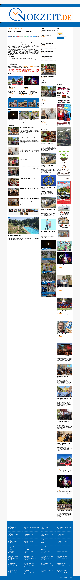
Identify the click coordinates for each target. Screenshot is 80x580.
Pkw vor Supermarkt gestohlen (12, 532)
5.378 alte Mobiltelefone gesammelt (46, 293)
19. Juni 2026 (10, 573)
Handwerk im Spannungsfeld (45, 527)
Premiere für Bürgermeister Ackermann (46, 546)
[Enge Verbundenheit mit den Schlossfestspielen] (36, 210)
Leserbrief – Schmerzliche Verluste (47, 144)
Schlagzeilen (14, 24)
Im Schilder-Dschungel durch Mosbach (46, 563)
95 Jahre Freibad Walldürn (15, 235)
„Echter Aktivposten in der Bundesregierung (47, 543)
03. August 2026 (11, 236)
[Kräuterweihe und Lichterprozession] (19, 210)
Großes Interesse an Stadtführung (13, 570)
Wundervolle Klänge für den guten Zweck (63, 444)
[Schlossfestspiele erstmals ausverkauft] (31, 80)
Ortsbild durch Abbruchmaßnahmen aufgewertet (33, 92)
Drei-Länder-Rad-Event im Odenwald (13, 556)
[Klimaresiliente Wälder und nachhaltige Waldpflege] (48, 279)
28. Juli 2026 (22, 169)
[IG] (67, 26)
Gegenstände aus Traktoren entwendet (13, 534)
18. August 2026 (11, 540)
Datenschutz (70, 577)
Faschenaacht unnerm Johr (60, 536)
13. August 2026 (45, 249)
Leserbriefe (37, 24)
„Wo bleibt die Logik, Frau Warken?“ (47, 166)
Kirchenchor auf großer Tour (28, 570)
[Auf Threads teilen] (37, 36)
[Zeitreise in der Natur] (34, 103)
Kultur (58, 549)
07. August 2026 (59, 566)
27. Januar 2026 (43, 232)
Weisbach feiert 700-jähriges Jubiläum (29, 188)
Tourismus (10, 549)
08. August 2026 (23, 149)
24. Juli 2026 (10, 557)
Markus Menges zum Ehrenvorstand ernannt (30, 546)
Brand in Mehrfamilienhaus (12, 527)
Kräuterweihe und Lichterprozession (61, 311)
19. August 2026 (11, 537)
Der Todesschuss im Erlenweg (48, 231)
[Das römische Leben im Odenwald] (32, 210)
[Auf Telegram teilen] (32, 36)
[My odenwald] (64, 203)
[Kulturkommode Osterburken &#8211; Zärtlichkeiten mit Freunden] (64, 126)
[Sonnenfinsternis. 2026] (13, 115)
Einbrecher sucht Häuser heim (12, 539)
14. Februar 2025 (43, 573)
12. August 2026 (43, 530)
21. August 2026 (27, 88)
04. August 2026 (45, 272)
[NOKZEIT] (40, 21)
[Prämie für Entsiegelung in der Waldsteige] (24, 115)
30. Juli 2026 (42, 537)
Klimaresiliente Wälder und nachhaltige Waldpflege (47, 282)
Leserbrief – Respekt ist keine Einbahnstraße (47, 565)
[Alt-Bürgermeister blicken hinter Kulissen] (21, 213)
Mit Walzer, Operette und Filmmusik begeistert (63, 572)
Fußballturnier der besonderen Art (29, 543)
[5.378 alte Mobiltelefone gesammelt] (48, 291)
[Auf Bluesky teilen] (35, 36)
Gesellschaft (26, 549)
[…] (20, 133)
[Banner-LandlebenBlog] (64, 250)
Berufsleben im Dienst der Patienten (29, 137)
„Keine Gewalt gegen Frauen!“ (27, 127)
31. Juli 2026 (22, 160)
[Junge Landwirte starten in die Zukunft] (15, 103)
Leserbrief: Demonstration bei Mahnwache (48, 188)
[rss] (69, 26)
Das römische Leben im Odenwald (62, 377)
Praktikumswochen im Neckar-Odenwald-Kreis (63, 529)
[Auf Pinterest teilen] (18, 36)
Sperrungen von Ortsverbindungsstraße (47, 51)
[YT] (65, 26)
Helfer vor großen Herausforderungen (47, 56)
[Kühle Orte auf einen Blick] (34, 115)
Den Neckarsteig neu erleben (12, 563)
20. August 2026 (43, 57)
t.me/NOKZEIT (28, 70)
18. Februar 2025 (43, 571)
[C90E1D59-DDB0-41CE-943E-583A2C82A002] (64, 245)
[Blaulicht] (64, 460)
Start (9, 24)
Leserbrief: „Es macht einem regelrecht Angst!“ (47, 570)
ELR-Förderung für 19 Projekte (45, 541)
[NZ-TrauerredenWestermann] (64, 145)
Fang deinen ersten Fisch (60, 534)
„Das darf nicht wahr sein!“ (44, 572)
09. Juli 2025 (42, 566)
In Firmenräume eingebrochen (12, 541)
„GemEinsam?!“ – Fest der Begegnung (29, 168)
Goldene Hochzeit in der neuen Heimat (29, 148)
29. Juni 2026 (10, 566)
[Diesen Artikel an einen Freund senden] (20, 36)
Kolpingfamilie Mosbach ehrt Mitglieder (29, 198)
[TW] (63, 26)
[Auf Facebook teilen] (9, 36)
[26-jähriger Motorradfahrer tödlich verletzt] (15, 80)
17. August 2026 (60, 313)
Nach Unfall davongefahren (12, 546)
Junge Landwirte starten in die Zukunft (62, 541)
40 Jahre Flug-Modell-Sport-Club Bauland (30, 536)
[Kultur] (64, 258)
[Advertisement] (68, 46)
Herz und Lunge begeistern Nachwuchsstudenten (23, 92)
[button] (1, 4)
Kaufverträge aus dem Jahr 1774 (46, 58)
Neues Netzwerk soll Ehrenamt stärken (29, 572)
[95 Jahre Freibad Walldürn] (23, 225)
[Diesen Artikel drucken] (23, 36)
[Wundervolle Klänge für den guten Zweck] (26, 213)
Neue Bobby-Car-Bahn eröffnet (12, 572)
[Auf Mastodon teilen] (29, 36)
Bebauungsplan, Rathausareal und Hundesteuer (47, 534)
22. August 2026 (11, 88)
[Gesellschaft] (13, 131)
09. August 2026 (60, 357)
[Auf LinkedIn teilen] (15, 36)
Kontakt (61, 577)
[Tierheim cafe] (64, 180)
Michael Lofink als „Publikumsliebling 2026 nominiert (31, 527)
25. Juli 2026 (22, 179)
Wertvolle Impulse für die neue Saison (29, 541)
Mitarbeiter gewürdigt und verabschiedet (26, 158)
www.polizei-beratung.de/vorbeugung (29, 66)
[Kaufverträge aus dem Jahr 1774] (15, 210)
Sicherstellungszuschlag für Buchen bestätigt (47, 536)
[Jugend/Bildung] (64, 504)
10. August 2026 (23, 139)
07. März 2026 (43, 557)
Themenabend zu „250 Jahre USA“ (28, 178)
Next (9, 103)
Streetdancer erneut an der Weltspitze (47, 53)
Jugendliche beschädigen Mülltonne (47, 49)
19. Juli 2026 (22, 199)
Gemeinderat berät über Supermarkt (46, 525)
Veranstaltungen (22, 24)
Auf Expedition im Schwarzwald (11, 92)
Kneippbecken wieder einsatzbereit (13, 565)
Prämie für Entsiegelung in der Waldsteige (23, 121)
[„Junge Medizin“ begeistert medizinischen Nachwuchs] (25, 103)
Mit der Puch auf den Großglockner (62, 334)
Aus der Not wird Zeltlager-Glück (61, 532)
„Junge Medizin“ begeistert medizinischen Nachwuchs (64, 543)
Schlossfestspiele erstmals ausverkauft (30, 86)
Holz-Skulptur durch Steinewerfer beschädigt (14, 543)
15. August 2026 (60, 336)
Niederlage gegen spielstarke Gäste (29, 529)
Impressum (65, 577)
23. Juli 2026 (22, 189)
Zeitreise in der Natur (60, 546)
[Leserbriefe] (48, 136)
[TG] (70, 26)
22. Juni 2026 (10, 571)
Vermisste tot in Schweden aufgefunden (13, 536)
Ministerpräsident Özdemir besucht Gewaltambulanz (48, 529)
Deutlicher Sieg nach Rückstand (28, 534)
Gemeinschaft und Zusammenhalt (29, 539)
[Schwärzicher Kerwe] (64, 103)
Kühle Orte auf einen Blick (33, 120)
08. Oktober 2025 (43, 564)
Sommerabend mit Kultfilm (63, 355)
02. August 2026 (45, 283)
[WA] (72, 26)
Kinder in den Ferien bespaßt (61, 539)
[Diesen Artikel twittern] (12, 36)
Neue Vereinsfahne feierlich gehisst (29, 532)
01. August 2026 (27, 542)
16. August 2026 (27, 530)
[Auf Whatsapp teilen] (26, 36)
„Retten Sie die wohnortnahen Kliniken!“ (48, 210)
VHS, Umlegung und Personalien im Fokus (46, 539)
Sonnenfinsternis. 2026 (12, 120)
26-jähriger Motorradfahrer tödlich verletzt (14, 86)
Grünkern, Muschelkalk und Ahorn (13, 558)
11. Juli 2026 (10, 559)
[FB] (61, 26)
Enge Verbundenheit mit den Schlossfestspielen (64, 399)
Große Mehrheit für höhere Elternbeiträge (46, 532)
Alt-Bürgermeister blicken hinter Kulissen (63, 422)
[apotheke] (64, 240)
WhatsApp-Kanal (19, 71)
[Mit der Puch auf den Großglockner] (23, 210)
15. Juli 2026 (26, 573)
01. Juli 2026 (10, 564)
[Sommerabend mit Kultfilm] (28, 210)
